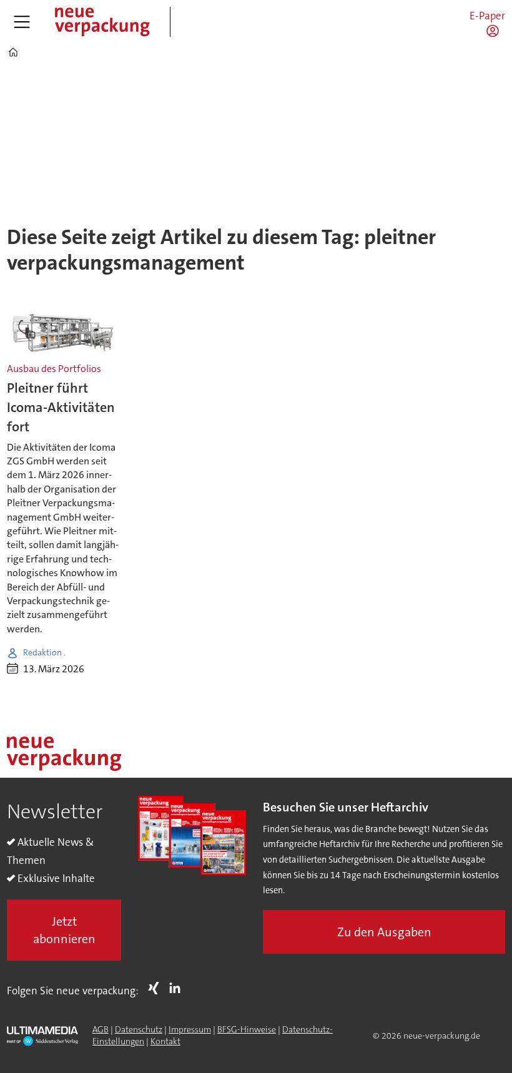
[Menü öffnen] (22, 22)
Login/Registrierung (495, 30)
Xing (156, 988)
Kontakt (165, 1041)
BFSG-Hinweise (246, 1029)
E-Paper (487, 15)
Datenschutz (138, 1029)
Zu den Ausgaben (384, 932)
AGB (100, 1029)
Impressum (190, 1029)
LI (178, 988)
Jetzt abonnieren (64, 930)
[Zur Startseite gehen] (102, 22)
